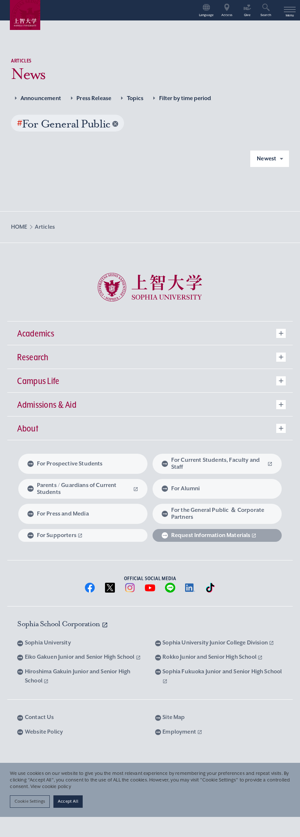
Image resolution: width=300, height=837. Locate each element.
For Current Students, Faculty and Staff (215, 463)
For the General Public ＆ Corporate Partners (217, 513)
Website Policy (44, 731)
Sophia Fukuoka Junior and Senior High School (222, 671)
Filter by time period (185, 98)
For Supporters (56, 535)
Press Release (93, 98)
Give (247, 15)
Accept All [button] (68, 801)
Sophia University (48, 642)
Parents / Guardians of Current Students (77, 489)
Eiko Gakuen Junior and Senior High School (80, 657)
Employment (179, 731)
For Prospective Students (70, 463)
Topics (135, 98)
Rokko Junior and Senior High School (210, 657)
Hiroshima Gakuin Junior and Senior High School (77, 676)
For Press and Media (63, 513)
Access (226, 15)
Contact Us (39, 717)
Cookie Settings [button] (30, 801)
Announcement (40, 98)
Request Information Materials (211, 535)
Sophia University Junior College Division (215, 642)
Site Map (173, 717)
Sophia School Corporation (59, 623)
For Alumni (185, 488)
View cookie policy (50, 787)
